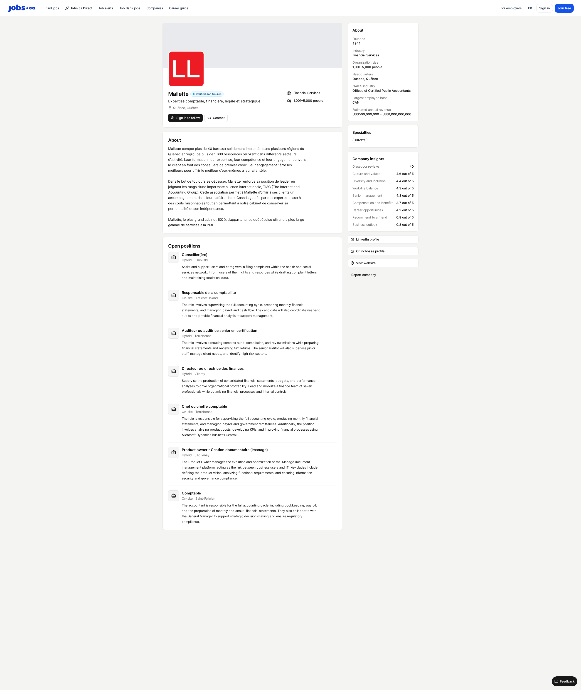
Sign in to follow (188, 118)
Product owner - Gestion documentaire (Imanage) (225, 449)
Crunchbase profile (370, 251)
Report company (363, 275)
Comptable (191, 493)
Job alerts (105, 8)
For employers (511, 8)
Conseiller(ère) (194, 254)
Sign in (544, 8)
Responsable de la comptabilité (209, 292)
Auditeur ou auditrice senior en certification (219, 330)
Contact (219, 118)
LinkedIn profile (367, 239)
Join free (564, 8)
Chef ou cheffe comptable (204, 406)
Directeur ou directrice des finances (213, 368)
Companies (154, 8)
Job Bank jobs (129, 8)
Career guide (178, 8)
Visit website (366, 263)
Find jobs (52, 8)
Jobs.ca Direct (81, 8)
